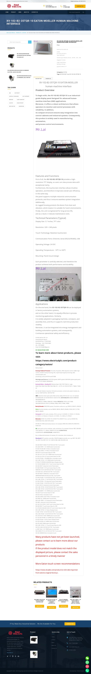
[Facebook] (10, 656)
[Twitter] (7, 656)
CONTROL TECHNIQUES (14, 96)
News (20, 12)
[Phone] (87, 670)
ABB (37, 396)
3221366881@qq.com (74, 647)
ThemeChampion (80, 671)
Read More (9, 652)
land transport (20, 99)
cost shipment (25, 96)
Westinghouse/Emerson (42, 379)
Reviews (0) (48, 78)
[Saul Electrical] (14, 5)
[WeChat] (87, 658)
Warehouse (21, 106)
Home (7, 12)
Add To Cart (39, 606)
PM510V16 (60, 401)
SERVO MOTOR (12, 106)
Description (38, 78)
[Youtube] (18, 656)
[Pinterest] (15, 656)
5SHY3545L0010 (65, 397)
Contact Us (80, 6)
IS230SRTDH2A (63, 430)
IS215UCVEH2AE (48, 432)
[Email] (87, 666)
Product (13, 12)
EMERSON (11, 99)
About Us (26, 12)
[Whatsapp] (87, 662)
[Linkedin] (12, 656)
